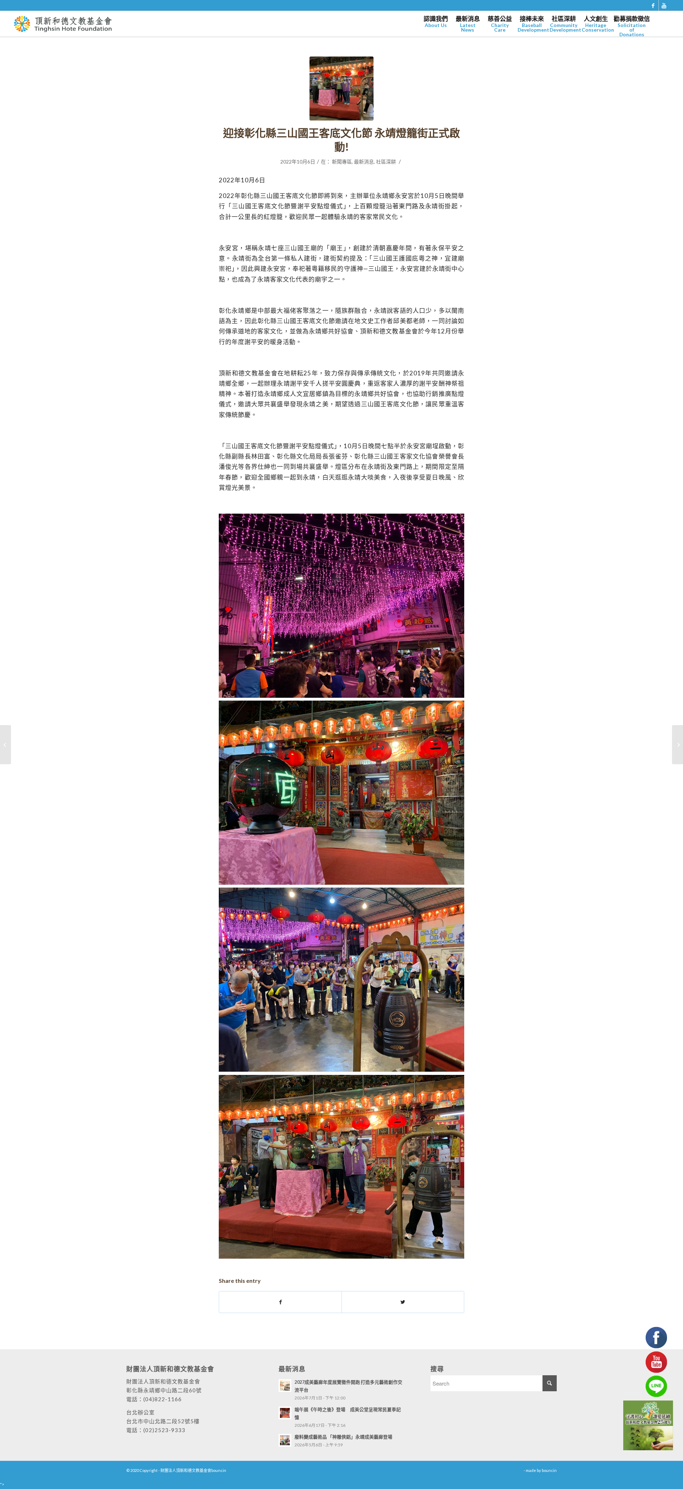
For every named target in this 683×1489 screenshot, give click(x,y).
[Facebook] (653, 5)
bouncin (549, 1470)
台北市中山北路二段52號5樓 (163, 1421)
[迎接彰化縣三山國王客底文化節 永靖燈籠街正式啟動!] (341, 88)
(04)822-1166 (162, 1399)
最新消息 (364, 162)
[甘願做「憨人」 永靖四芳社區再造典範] (5, 744)
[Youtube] (664, 5)
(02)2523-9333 (164, 1430)
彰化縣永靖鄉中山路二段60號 (164, 1390)
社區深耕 (386, 162)
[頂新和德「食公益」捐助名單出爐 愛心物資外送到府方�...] (677, 744)
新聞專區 (342, 162)
